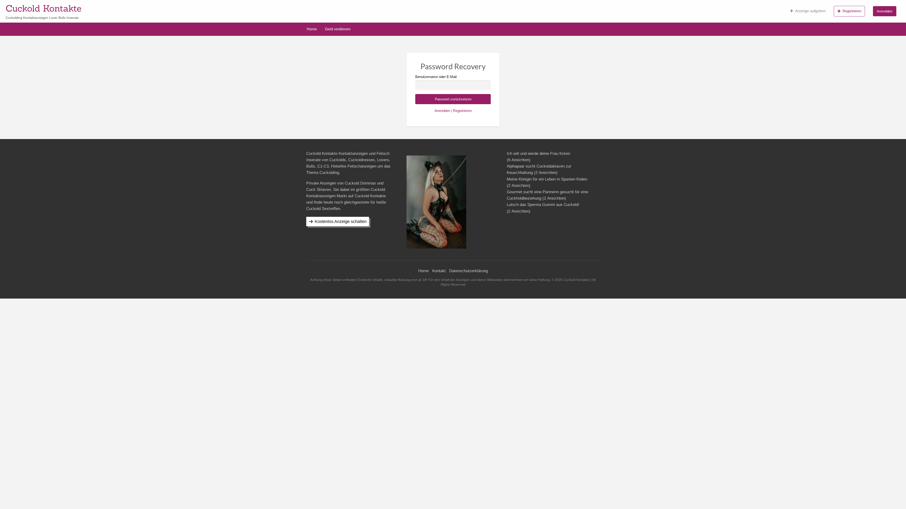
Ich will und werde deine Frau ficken (538, 153)
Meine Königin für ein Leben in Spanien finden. (547, 179)
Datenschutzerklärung (468, 271)
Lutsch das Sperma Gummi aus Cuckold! (543, 204)
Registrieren (852, 11)
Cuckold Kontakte (43, 8)
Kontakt (439, 271)
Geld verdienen (338, 29)
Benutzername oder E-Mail (436, 77)
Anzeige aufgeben (810, 11)
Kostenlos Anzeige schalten (341, 221)
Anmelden (884, 11)
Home (312, 29)
